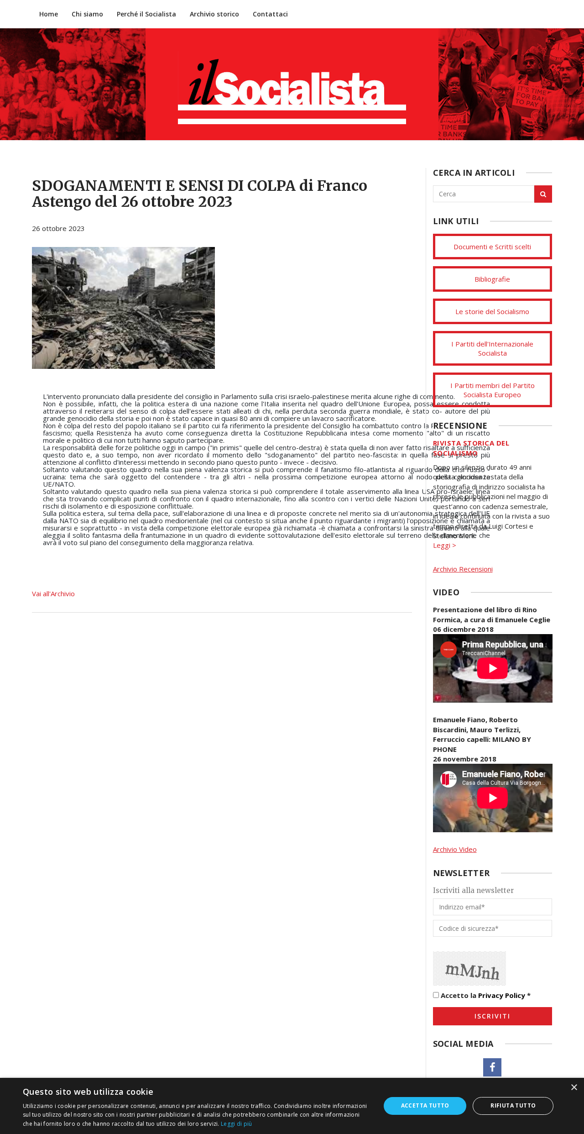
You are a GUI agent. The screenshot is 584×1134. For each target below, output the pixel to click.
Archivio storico (214, 14)
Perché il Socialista (146, 14)
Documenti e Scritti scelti (492, 246)
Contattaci (270, 14)
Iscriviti (492, 1016)
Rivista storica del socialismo (471, 447)
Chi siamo (87, 14)
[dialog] (292, 1106)
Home (48, 14)
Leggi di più (236, 1124)
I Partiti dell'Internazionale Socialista (492, 348)
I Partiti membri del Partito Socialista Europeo (492, 390)
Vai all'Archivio (53, 593)
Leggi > (444, 545)
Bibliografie (492, 279)
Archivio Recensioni (463, 568)
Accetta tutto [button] (425, 1105)
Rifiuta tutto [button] (513, 1105)
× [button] (573, 1087)
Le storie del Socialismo (492, 311)
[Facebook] (492, 1067)
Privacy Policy (501, 995)
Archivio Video (455, 849)
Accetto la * (485, 995)
